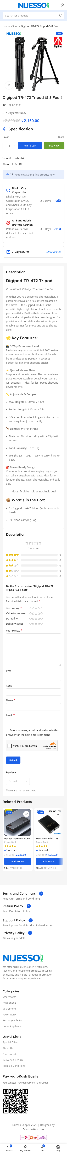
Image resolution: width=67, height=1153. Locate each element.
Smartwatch (9, 996)
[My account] (62, 5)
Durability (12, 618)
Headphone (9, 1002)
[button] (17, 861)
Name (10, 700)
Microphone (9, 1008)
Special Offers (11, 1042)
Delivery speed (15, 623)
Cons (9, 685)
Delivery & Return (13, 1060)
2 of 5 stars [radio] (33, 608)
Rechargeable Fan (13, 1020)
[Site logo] (33, 5)
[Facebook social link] (12, 164)
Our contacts (10, 1054)
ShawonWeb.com (33, 1128)
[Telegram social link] (20, 164)
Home (6, 26)
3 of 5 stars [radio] (36, 608)
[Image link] (23, 957)
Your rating (14, 608)
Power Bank (10, 842)
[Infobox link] (23, 893)
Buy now (54, 145)
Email (10, 715)
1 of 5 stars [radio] (30, 608)
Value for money (16, 613)
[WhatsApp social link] (16, 164)
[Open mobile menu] (4, 5)
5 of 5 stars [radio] (41, 608)
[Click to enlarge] (9, 85)
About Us (8, 1048)
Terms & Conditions (14, 1065)
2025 (34, 1124)
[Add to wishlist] (26, 814)
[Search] (60, 15)
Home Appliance (12, 1026)
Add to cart (30, 145)
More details (53, 252)
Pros (8, 670)
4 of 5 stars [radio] (38, 608)
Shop (15, 26)
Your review (14, 630)
